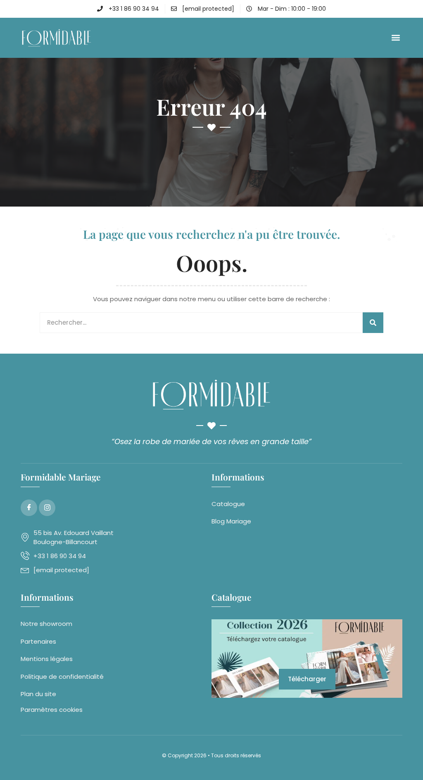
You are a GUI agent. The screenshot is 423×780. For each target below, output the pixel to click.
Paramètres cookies (52, 709)
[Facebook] (29, 507)
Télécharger (307, 679)
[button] (395, 38)
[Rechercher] (373, 322)
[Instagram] (47, 507)
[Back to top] (404, 761)
